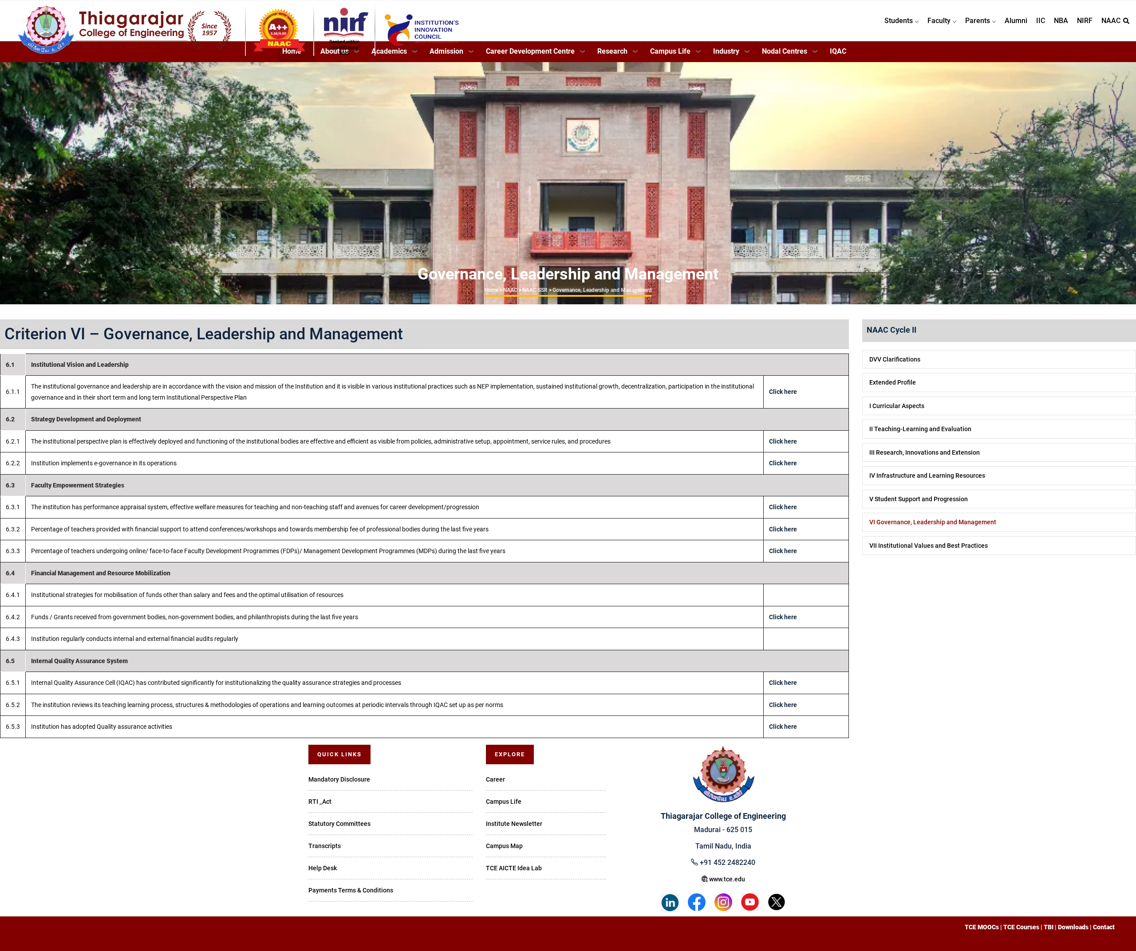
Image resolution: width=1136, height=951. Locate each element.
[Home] (173, 18)
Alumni (1016, 20)
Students (899, 20)
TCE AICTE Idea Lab (514, 868)
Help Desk (322, 868)
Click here (783, 391)
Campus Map (504, 845)
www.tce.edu (726, 879)
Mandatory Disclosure (339, 779)
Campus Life (670, 51)
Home (491, 290)
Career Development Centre (530, 51)
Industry (726, 51)
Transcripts (324, 845)
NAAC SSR (535, 290)
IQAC (838, 51)
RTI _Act (319, 801)
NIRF (1085, 20)
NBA (1061, 20)
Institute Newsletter (514, 823)
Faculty (939, 20)
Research (612, 51)
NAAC (1110, 20)
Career (495, 779)
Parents (978, 20)
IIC (1040, 20)
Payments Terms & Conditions (350, 890)
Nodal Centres (784, 51)
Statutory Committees (339, 823)
